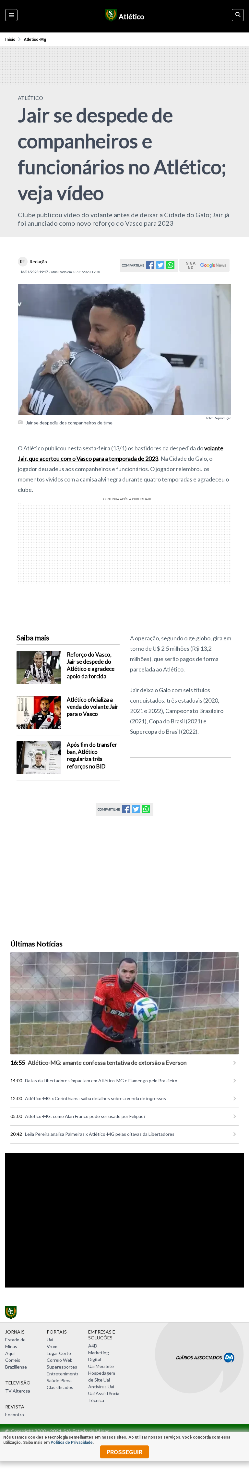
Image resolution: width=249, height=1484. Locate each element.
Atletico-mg (35, 39)
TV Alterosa (17, 1391)
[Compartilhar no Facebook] (150, 267)
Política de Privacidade (72, 1442)
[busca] (238, 15)
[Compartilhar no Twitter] (160, 267)
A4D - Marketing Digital (98, 1352)
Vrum (52, 1346)
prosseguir (124, 1452)
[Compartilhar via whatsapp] (170, 267)
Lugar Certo (59, 1353)
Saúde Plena (59, 1380)
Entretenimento (63, 1373)
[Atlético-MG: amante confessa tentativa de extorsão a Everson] (124, 1003)
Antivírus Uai (101, 1386)
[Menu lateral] (11, 15)
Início (10, 40)
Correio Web (60, 1360)
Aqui (10, 1353)
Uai (50, 1339)
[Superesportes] (110, 16)
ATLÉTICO (30, 98)
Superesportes (62, 1367)
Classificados (60, 1387)
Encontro (14, 1414)
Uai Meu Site (101, 1366)
